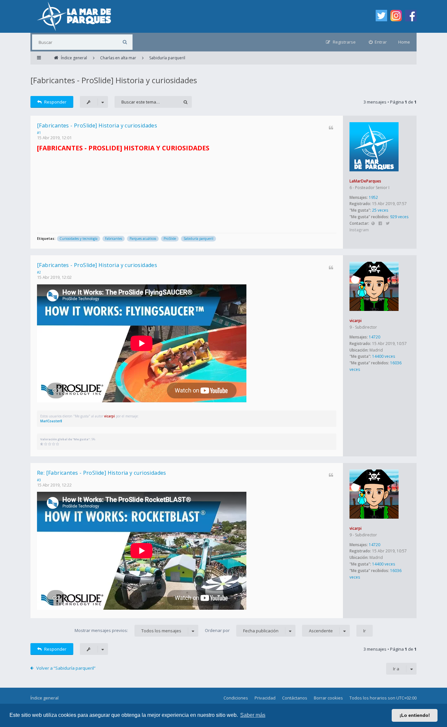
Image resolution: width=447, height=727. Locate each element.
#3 (39, 480)
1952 (373, 197)
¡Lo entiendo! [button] (415, 715)
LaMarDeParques (365, 181)
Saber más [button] (252, 715)
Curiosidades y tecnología (79, 238)
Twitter (387, 223)
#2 (39, 272)
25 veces (380, 210)
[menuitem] (378, 42)
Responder (55, 102)
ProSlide (170, 238)
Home (404, 42)
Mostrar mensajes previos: (128, 630)
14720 (374, 337)
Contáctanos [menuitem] (294, 698)
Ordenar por (241, 630)
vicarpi (355, 320)
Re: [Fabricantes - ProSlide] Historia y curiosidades (101, 472)
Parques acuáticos (143, 238)
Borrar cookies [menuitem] (328, 698)
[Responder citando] (331, 127)
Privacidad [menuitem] (265, 698)
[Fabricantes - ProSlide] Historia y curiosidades (113, 80)
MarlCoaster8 (51, 421)
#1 (39, 132)
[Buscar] (125, 42)
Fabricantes (113, 238)
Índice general (44, 698)
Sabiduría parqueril (198, 238)
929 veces (399, 217)
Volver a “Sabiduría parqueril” (66, 668)
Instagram (359, 230)
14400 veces (383, 356)
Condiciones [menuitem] (236, 698)
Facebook (380, 223)
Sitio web (373, 223)
